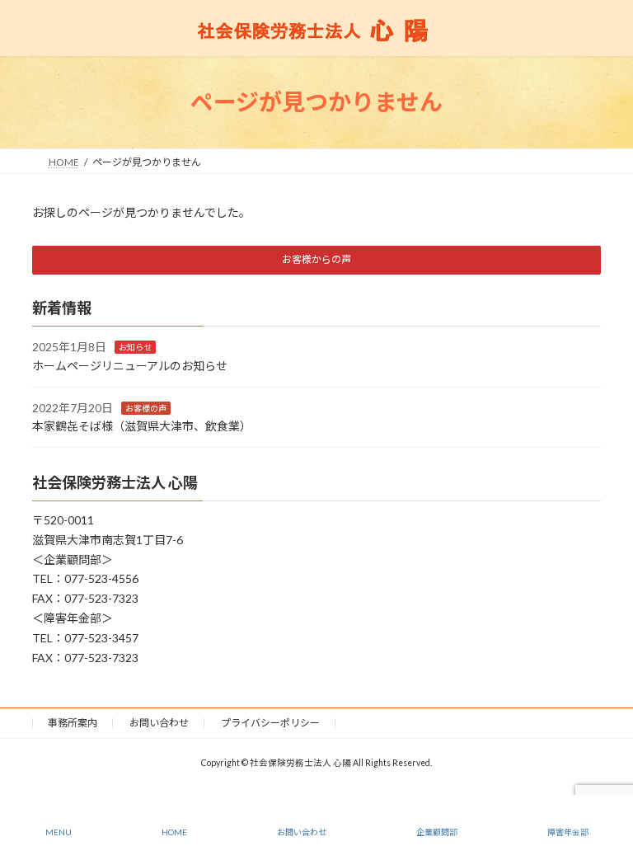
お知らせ (135, 347)
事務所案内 (72, 723)
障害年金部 (567, 832)
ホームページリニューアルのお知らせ (129, 366)
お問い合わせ (159, 723)
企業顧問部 (436, 832)
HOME (174, 832)
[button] (316, 260)
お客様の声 (145, 407)
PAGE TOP (607, 769)
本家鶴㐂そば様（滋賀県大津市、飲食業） (141, 426)
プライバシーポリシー (270, 723)
